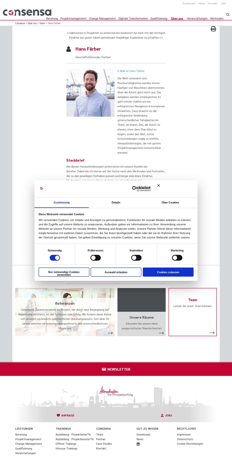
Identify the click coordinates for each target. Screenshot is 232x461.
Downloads (189, 3)
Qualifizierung (23, 448)
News (202, 3)
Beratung (21, 434)
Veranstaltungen (25, 453)
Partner (100, 439)
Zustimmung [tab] (62, 202)
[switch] (95, 258)
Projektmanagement (28, 439)
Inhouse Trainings (66, 448)
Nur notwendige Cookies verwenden (64, 273)
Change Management (28, 443)
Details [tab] (116, 202)
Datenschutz (185, 439)
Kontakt (213, 3)
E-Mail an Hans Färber (130, 71)
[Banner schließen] (175, 188)
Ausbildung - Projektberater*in (75, 439)
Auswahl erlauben (116, 272)
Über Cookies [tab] (170, 202)
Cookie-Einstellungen (190, 443)
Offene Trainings (66, 443)
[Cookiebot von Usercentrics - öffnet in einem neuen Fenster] (135, 188)
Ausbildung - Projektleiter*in (73, 434)
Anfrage (67, 415)
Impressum (184, 434)
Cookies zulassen (168, 272)
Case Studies (104, 443)
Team (99, 434)
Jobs (223, 3)
